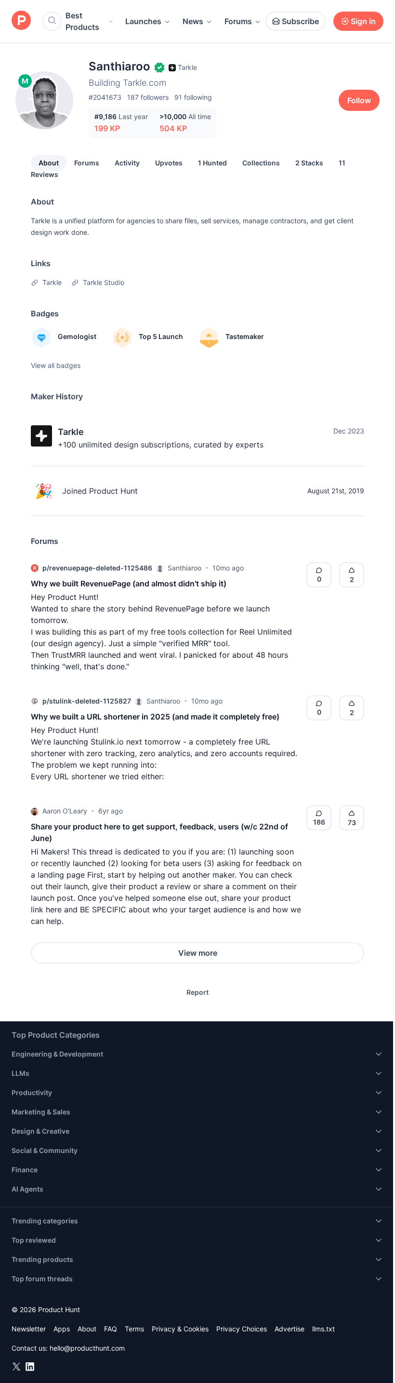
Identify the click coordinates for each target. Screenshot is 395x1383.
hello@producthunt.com (87, 1348)
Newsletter (29, 1329)
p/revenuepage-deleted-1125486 (97, 568)
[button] (160, 568)
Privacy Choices (241, 1329)
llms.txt (323, 1329)
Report (197, 992)
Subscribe (300, 21)
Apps (61, 1329)
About (49, 163)
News (193, 21)
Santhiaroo (184, 568)
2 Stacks (309, 163)
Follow (359, 100)
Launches (143, 21)
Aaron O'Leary (64, 811)
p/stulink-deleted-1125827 (86, 701)
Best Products (82, 21)
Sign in (363, 21)
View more (197, 953)
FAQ (110, 1329)
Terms (134, 1329)
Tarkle (71, 432)
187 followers (148, 97)
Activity (127, 163)
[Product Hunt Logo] (21, 21)
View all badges (55, 365)
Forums (238, 21)
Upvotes (169, 163)
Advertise (289, 1329)
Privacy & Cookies (180, 1329)
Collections (261, 163)
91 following (193, 97)
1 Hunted (212, 163)
